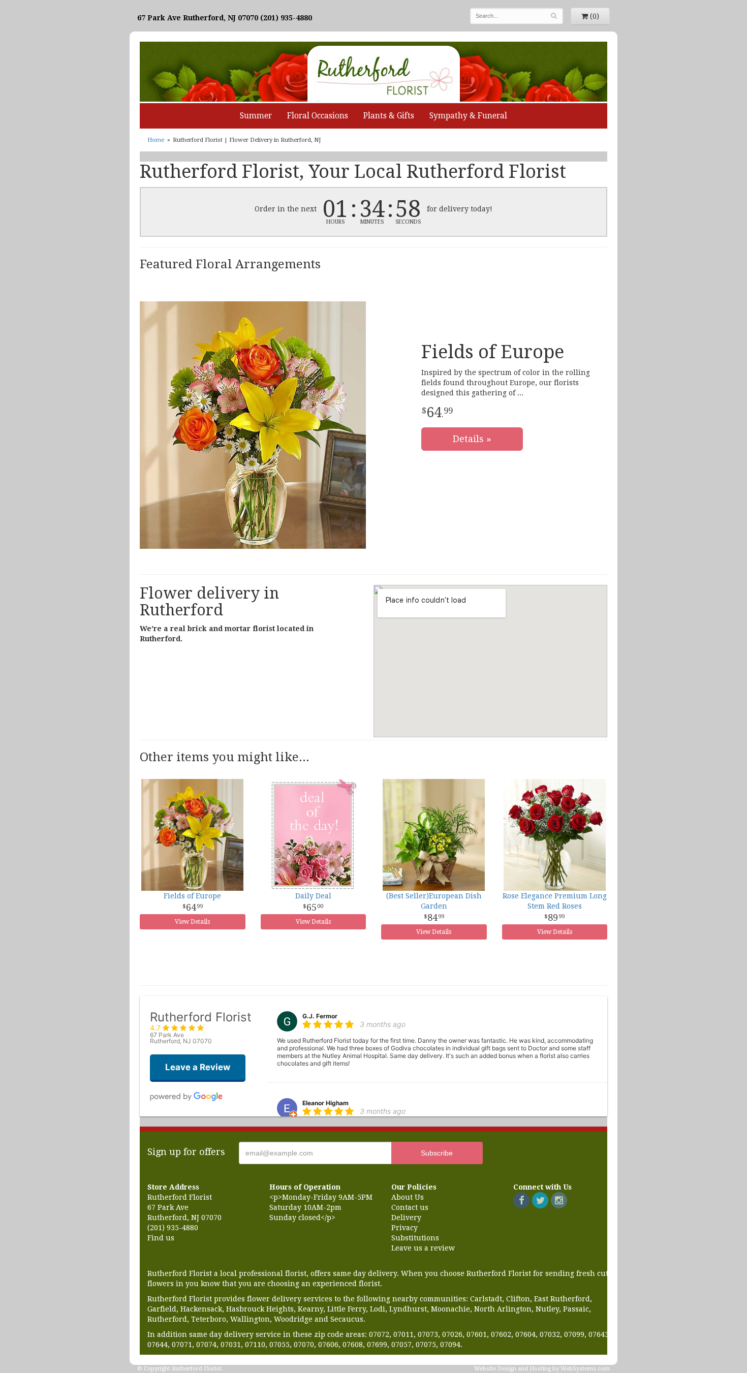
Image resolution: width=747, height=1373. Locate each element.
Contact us (409, 1207)
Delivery (406, 1217)
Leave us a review (423, 1248)
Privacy (404, 1228)
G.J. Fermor (319, 1016)
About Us (407, 1197)
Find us (160, 1238)
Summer (256, 115)
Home (155, 140)
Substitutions (415, 1238)
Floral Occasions (317, 115)
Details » (472, 438)
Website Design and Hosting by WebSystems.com (542, 1368)
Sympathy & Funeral (468, 115)
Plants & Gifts (388, 115)
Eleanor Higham (325, 1103)
